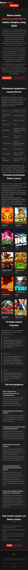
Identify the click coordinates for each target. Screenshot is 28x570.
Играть (9, 545)
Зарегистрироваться (19, 77)
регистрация (14, 5)
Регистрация (17, 545)
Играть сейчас (6, 77)
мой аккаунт (4, 5)
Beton (6, 2)
